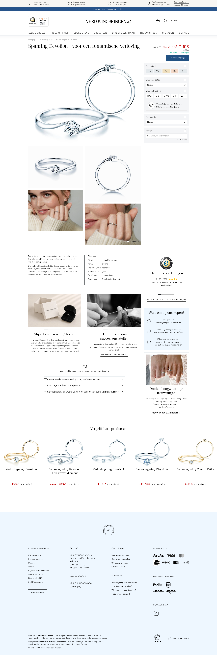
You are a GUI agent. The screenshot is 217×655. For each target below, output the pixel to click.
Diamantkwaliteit (153, 91)
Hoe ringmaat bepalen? (122, 586)
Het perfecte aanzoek (121, 594)
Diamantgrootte (153, 80)
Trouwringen (148, 33)
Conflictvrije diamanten (112, 279)
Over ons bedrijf (35, 578)
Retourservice (37, 592)
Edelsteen (100, 33)
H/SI (149, 96)
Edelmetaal (81, 33)
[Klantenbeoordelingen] (166, 263)
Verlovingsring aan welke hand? (125, 582)
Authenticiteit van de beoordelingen (166, 300)
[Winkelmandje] (157, 21)
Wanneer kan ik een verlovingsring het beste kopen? (72, 379)
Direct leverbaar (123, 33)
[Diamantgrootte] (185, 80)
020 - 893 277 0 (181, 638)
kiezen (150, 85)
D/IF (183, 96)
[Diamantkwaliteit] (185, 91)
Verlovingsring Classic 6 (152, 469)
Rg (174, 71)
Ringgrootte (151, 117)
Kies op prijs (60, 33)
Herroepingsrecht (35, 574)
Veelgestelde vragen (181, 5)
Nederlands (180, 2)
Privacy (31, 567)
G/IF (175, 96)
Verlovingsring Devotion (21, 469)
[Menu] (47, 17)
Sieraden (168, 33)
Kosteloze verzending (121, 559)
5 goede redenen (35, 559)
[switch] (42, 23)
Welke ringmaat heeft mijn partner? (63, 385)
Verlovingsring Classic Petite (195, 469)
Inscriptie (149, 131)
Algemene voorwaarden (38, 570)
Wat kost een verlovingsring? (124, 590)
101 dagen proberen (120, 563)
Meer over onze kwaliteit (113, 355)
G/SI (158, 96)
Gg (166, 71)
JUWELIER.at (76, 587)
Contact (31, 563)
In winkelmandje (178, 58)
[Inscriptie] (185, 131)
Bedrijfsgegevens (35, 582)
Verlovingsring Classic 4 (108, 469)
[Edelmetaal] (185, 66)
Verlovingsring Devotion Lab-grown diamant (65, 471)
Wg (157, 71)
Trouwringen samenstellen (166, 413)
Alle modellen (37, 33)
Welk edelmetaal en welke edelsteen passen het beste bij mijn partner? (81, 392)
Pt (183, 71)
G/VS (166, 96)
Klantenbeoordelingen (166, 273)
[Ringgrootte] (185, 117)
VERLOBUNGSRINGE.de (81, 583)
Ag (149, 71)
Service (184, 33)
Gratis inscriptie (118, 567)
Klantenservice (34, 555)
